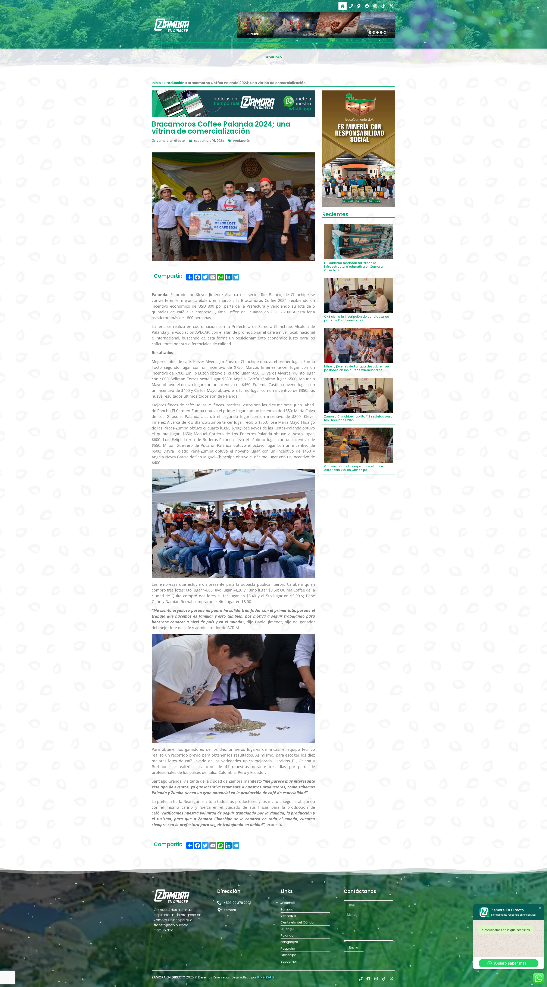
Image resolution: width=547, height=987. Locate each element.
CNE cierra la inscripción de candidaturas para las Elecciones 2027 (356, 318)
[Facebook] (367, 6)
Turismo (356, 48)
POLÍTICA (222, 48)
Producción (174, 82)
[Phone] (351, 6)
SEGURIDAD (273, 57)
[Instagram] (375, 6)
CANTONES (196, 48)
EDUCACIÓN (303, 48)
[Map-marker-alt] (359, 6)
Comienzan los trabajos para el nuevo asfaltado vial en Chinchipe (354, 468)
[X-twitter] (391, 6)
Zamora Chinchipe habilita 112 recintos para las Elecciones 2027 (358, 418)
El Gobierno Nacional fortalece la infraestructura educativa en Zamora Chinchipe (353, 266)
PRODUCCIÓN (273, 48)
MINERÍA (246, 48)
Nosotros (168, 48)
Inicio (156, 82)
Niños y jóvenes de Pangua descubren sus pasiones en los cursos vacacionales (357, 368)
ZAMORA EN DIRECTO (168, 977)
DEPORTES (330, 48)
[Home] (342, 6)
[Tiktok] (383, 6)
